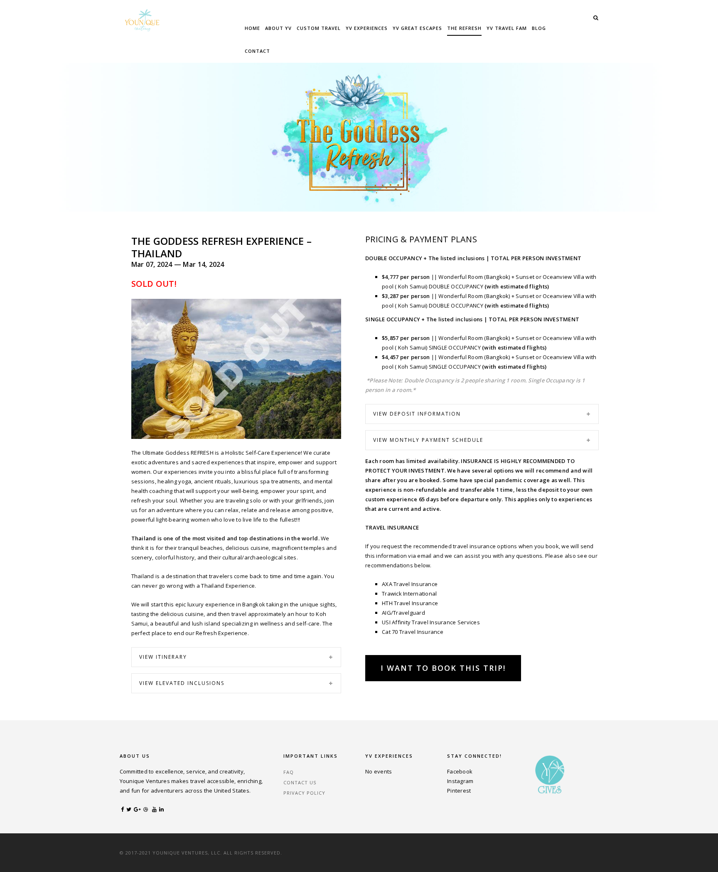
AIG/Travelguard (404, 612)
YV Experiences (367, 28)
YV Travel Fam (507, 28)
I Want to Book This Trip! (443, 668)
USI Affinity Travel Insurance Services (431, 622)
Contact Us (299, 782)
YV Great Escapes (417, 28)
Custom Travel (319, 28)
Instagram (460, 781)
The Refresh (464, 28)
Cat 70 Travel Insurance (412, 632)
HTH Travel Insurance (410, 603)
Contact (257, 51)
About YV (278, 28)
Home (252, 28)
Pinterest (459, 790)
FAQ (288, 772)
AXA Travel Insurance (410, 584)
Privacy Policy (304, 793)
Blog (539, 28)
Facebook (459, 771)
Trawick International (410, 593)
